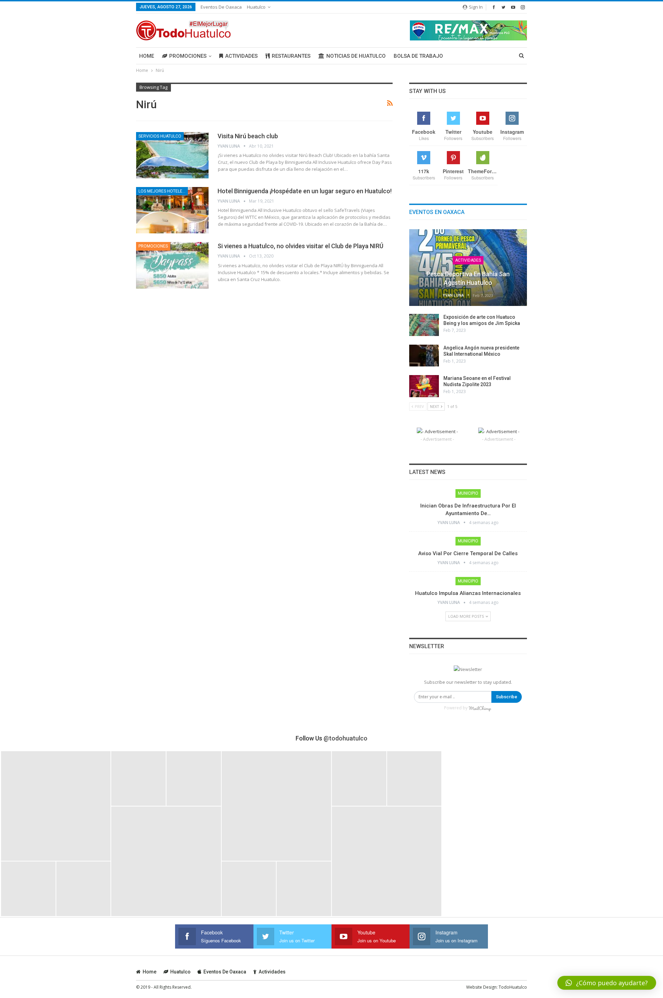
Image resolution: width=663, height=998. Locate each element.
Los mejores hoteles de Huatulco (163, 191)
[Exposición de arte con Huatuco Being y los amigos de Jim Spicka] (424, 325)
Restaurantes (291, 56)
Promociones (187, 56)
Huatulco (256, 7)
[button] (606, 983)
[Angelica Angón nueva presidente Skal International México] (424, 356)
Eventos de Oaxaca (221, 7)
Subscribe (506, 696)
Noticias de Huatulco (356, 56)
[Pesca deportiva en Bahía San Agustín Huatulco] (468, 267)
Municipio (468, 493)
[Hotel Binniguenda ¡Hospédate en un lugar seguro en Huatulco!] (172, 210)
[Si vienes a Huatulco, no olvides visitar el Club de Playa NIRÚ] (172, 265)
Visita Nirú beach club (248, 136)
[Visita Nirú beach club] (172, 155)
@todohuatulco (345, 738)
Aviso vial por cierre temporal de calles (468, 553)
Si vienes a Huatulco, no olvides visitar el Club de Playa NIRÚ (300, 246)
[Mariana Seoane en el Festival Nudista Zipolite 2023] (424, 386)
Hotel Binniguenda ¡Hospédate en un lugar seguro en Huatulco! (305, 191)
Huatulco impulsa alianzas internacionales (468, 593)
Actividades (241, 56)
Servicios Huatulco (159, 136)
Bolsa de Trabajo (418, 56)
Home (146, 56)
